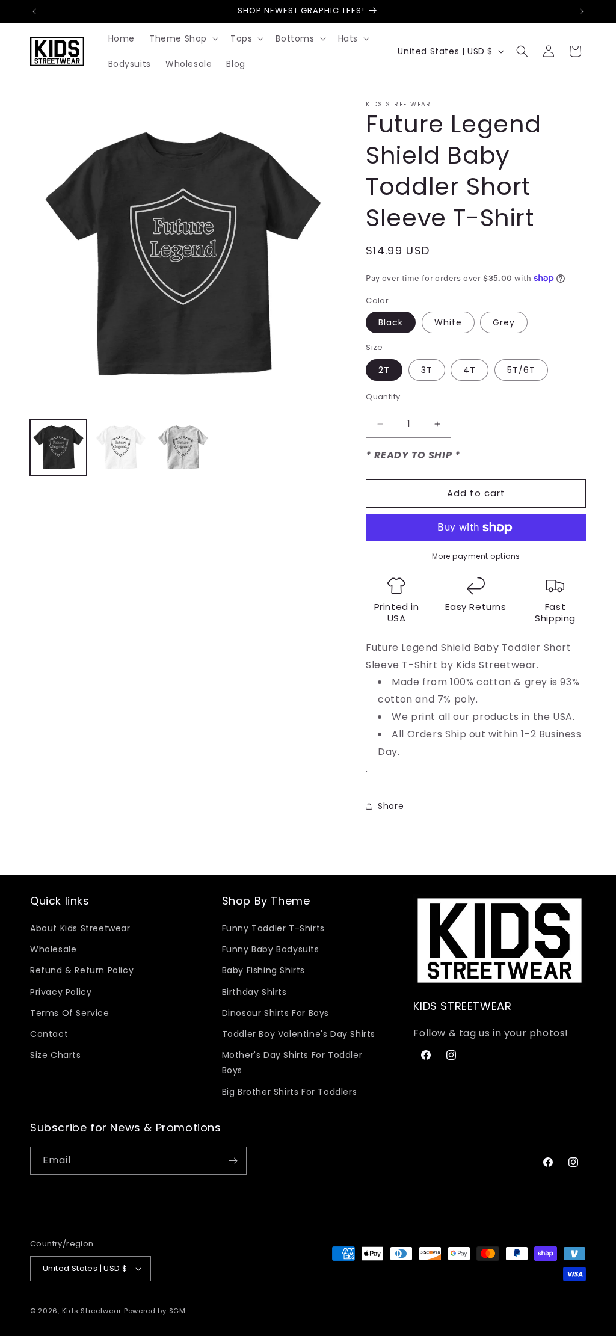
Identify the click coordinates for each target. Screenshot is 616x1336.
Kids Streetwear (92, 1311)
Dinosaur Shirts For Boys (275, 1013)
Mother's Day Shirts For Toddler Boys (292, 1062)
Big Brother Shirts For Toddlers (289, 1092)
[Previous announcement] (34, 11)
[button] (182, 38)
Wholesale (53, 949)
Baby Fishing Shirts (263, 970)
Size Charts (55, 1055)
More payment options (476, 556)
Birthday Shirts (254, 992)
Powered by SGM (155, 1311)
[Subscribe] (233, 1161)
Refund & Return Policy (82, 970)
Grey (504, 322)
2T (384, 370)
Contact (49, 1034)
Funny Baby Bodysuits (270, 949)
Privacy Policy (60, 992)
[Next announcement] (581, 11)
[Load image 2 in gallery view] (121, 447)
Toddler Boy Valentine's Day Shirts (298, 1034)
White (448, 322)
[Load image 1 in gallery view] (58, 447)
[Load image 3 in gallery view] (183, 447)
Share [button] (391, 806)
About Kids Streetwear (80, 928)
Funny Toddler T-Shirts (273, 928)
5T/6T (521, 370)
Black (390, 322)
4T (469, 370)
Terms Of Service (69, 1013)
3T (427, 370)
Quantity (383, 396)
